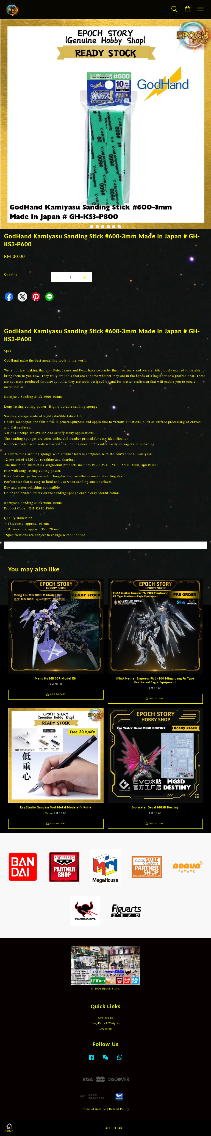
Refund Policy (119, 1109)
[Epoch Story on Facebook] (91, 1060)
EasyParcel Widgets (105, 1023)
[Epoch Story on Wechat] (105, 1060)
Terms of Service (94, 1109)
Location (105, 1028)
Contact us (105, 1017)
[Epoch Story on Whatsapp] (120, 1060)
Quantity (11, 274)
